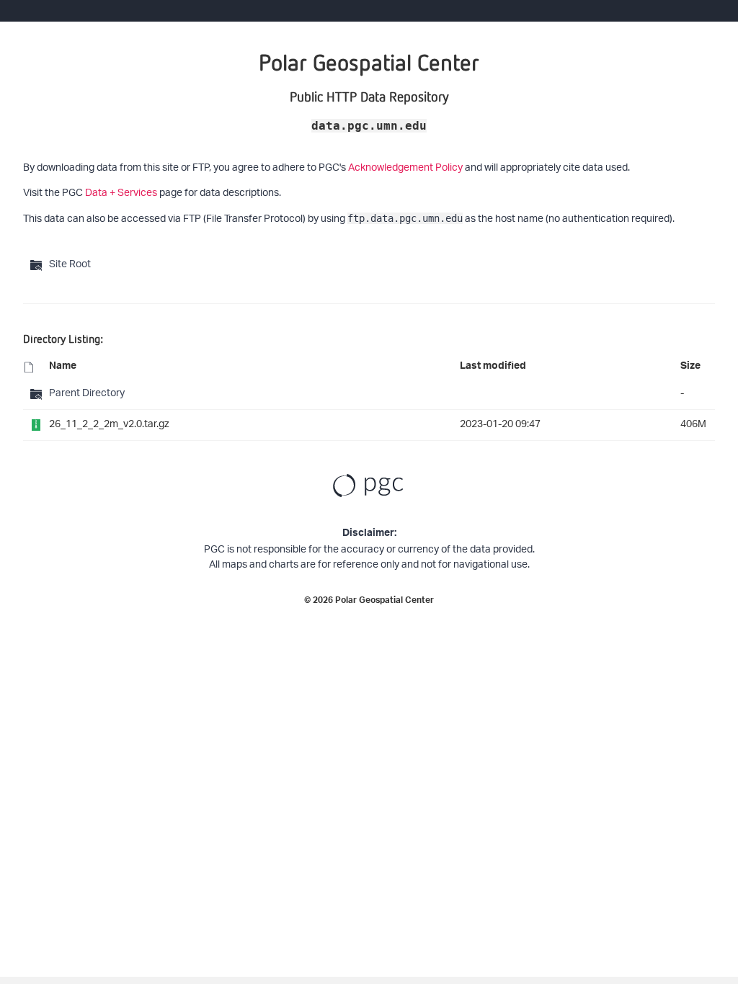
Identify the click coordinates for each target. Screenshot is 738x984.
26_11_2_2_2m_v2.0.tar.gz (109, 424)
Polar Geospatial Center (384, 601)
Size (690, 367)
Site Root (70, 265)
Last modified (493, 367)
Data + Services (121, 193)
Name (62, 367)
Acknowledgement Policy (405, 168)
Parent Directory (87, 394)
